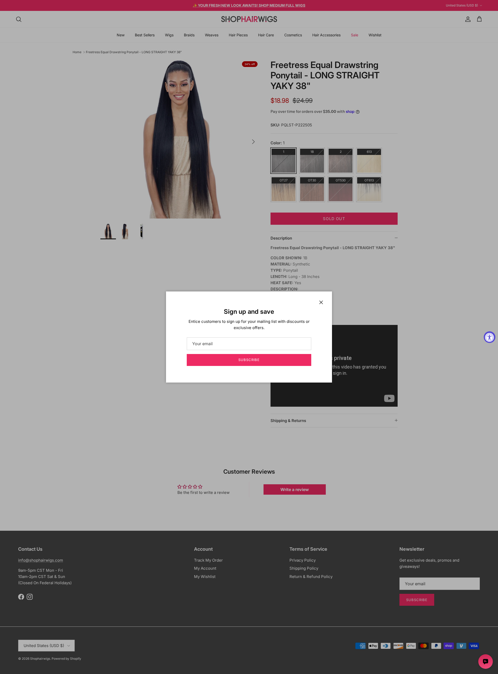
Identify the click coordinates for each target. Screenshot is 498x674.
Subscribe (249, 360)
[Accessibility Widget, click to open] (489, 337)
